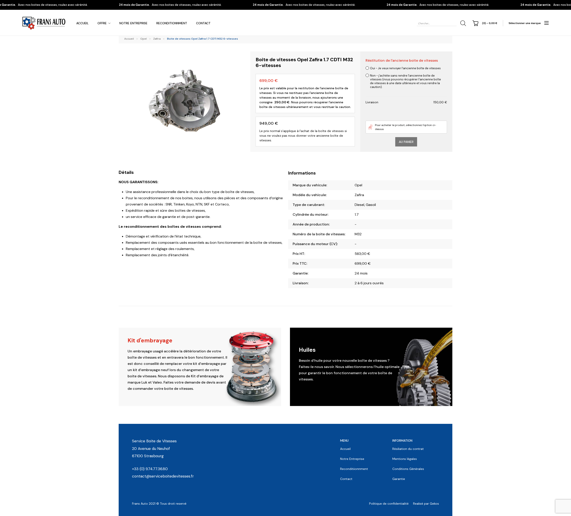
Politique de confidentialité (389, 504)
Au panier (406, 142)
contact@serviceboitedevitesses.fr (163, 476)
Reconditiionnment (354, 469)
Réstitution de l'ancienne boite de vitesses (402, 60)
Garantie (398, 479)
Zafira (157, 39)
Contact (203, 23)
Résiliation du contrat (408, 449)
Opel (143, 39)
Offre (102, 23)
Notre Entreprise (133, 23)
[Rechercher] (462, 23)
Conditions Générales (408, 469)
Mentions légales (404, 459)
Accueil (82, 23)
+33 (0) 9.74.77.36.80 (150, 468)
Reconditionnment (171, 23)
